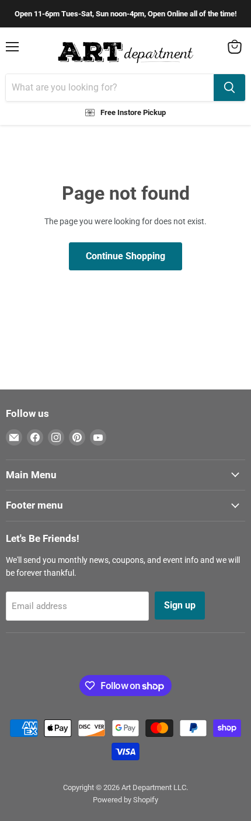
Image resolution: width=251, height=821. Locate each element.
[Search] (229, 87)
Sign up (180, 605)
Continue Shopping (125, 256)
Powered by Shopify (125, 799)
